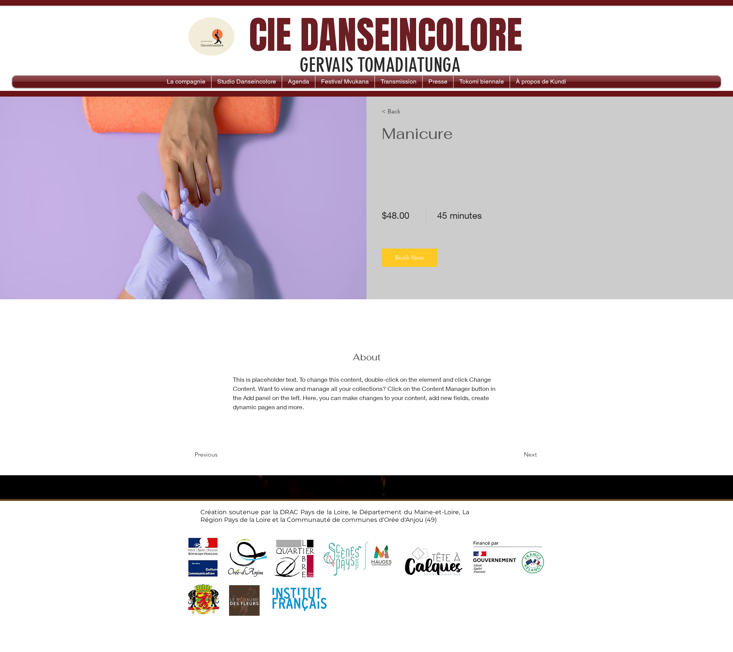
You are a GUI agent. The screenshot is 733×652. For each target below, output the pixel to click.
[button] (409, 258)
